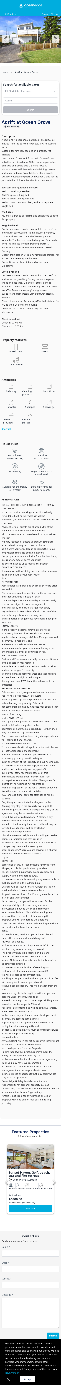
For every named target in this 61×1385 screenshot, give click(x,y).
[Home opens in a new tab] (30, 5)
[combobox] (21, 14)
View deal (30, 1208)
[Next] (55, 39)
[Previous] (5, 39)
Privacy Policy (12, 1372)
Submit (53, 1335)
